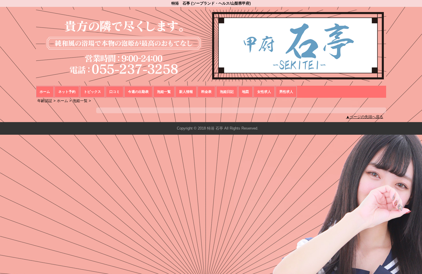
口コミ (114, 92)
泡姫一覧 (164, 92)
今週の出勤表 (138, 92)
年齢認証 (44, 101)
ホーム (45, 92)
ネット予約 (67, 92)
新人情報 (186, 92)
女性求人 (264, 92)
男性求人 (286, 92)
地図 (245, 92)
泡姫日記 (227, 92)
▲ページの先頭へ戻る (364, 117)
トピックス (92, 92)
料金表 (206, 92)
